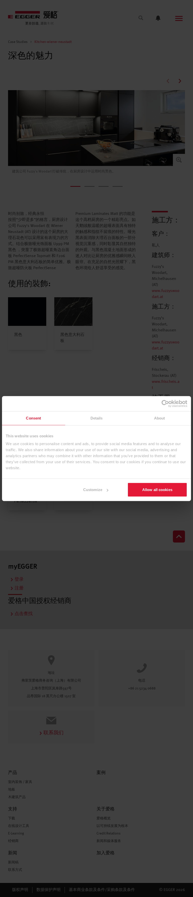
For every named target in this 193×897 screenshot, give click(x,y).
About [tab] (159, 418)
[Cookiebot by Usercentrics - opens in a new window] (165, 403)
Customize (92, 490)
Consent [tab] (33, 418)
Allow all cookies (157, 490)
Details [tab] (96, 418)
